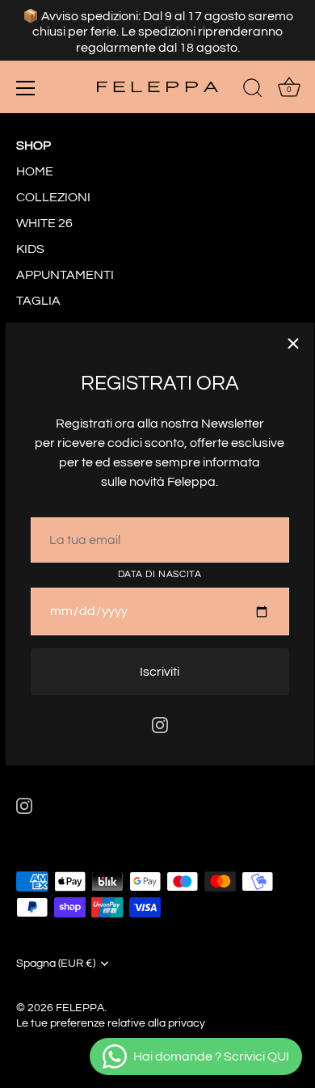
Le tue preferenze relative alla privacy (110, 1023)
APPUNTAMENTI (65, 274)
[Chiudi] (293, 343)
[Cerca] (253, 90)
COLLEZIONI (53, 197)
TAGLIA (38, 300)
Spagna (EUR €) (55, 963)
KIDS (30, 248)
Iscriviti (159, 671)
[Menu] (26, 88)
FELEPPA (80, 1008)
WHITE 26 (44, 223)
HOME (34, 171)
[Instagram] (160, 724)
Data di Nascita (160, 574)
